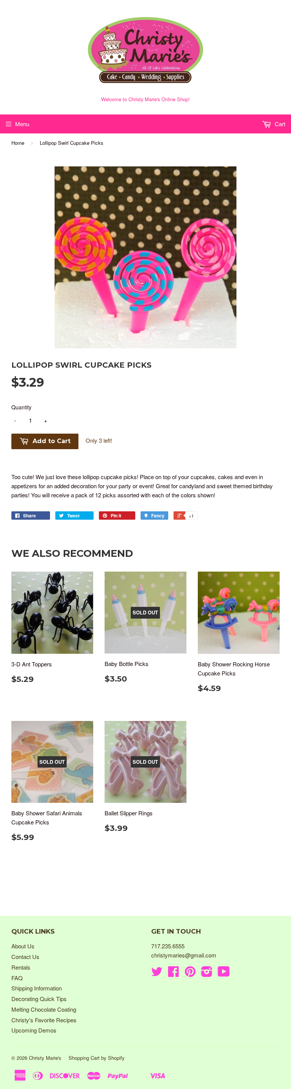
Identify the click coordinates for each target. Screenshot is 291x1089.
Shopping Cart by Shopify (97, 1057)
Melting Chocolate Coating (43, 1009)
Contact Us (25, 957)
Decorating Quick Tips (39, 999)
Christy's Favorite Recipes (44, 1020)
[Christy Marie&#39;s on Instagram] (207, 974)
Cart (279, 124)
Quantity (21, 407)
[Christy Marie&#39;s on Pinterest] (190, 974)
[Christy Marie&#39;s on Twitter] (157, 974)
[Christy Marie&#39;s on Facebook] (173, 974)
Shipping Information (36, 988)
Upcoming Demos (33, 1030)
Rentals (20, 967)
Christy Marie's (45, 1057)
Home (17, 142)
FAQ (17, 978)
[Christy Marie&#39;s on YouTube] (224, 974)
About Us (22, 946)
